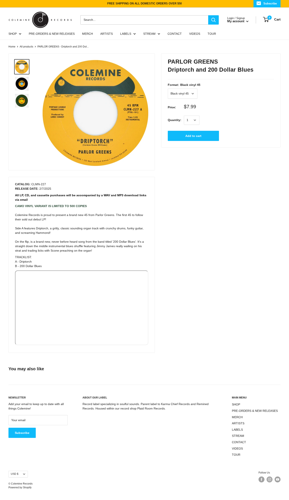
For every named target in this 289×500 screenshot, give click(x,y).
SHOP (12, 33)
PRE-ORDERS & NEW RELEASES (52, 33)
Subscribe (270, 3)
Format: (184, 84)
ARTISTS (106, 33)
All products (26, 46)
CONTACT (175, 33)
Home (11, 46)
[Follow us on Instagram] (269, 479)
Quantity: (174, 120)
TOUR (212, 33)
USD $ (14, 473)
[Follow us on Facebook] (261, 479)
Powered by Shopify (20, 487)
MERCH (87, 33)
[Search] (213, 19)
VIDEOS (194, 33)
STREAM (149, 33)
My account (236, 21)
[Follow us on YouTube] (278, 479)
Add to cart (193, 136)
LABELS (125, 33)
